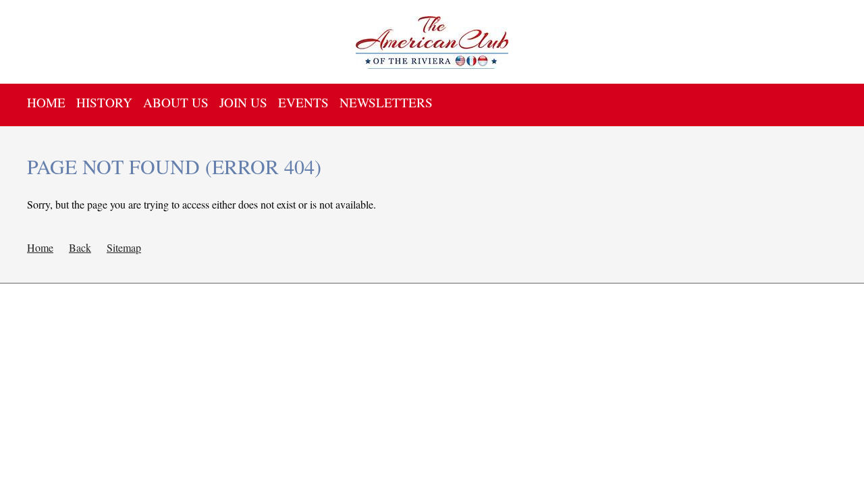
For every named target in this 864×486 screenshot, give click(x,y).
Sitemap (124, 247)
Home (40, 247)
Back (80, 247)
